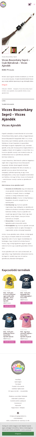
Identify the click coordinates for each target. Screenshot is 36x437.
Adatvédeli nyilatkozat (18, 398)
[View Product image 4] (30, 50)
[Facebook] (18, 413)
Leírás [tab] (3, 101)
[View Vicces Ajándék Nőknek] (13, 50)
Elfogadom (18, 433)
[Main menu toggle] (34, 4)
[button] (31, 15)
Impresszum (18, 403)
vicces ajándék (10, 91)
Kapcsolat (18, 405)
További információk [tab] (8, 104)
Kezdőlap (18, 379)
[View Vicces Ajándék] (5, 50)
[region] (18, 429)
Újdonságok (18, 382)
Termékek (18, 384)
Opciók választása (9, 306)
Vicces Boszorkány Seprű (9, 57)
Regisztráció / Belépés (18, 407)
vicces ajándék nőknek (20, 91)
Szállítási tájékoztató (18, 388)
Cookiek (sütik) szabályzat (18, 401)
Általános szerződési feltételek (18, 396)
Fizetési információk (18, 386)
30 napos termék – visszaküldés (18, 391)
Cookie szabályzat (26, 430)
